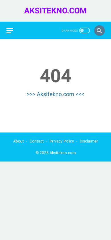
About (18, 141)
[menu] (9, 30)
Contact (37, 141)
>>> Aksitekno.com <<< (55, 94)
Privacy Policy (62, 141)
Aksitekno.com (55, 10)
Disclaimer (89, 141)
